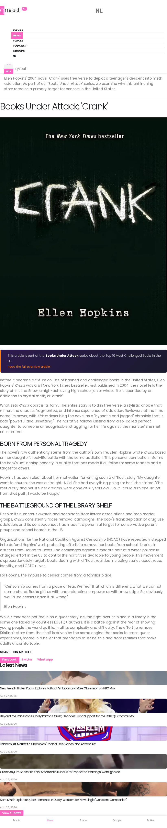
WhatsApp (45, 660)
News (17, 35)
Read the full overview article (29, 367)
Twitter (27, 660)
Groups (19, 51)
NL (14, 56)
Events (18, 30)
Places (18, 41)
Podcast (20, 46)
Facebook (9, 660)
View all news (11, 813)
